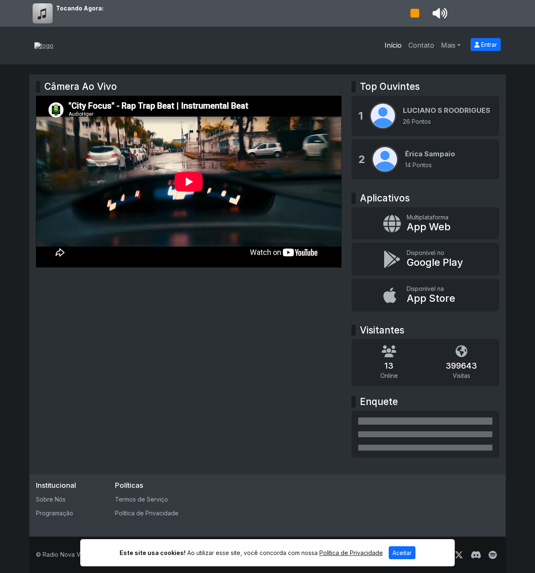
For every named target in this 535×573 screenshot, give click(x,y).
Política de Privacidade (146, 513)
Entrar (488, 44)
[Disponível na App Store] (425, 295)
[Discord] (476, 555)
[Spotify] (493, 555)
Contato (421, 45)
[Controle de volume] (438, 13)
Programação (54, 513)
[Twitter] (459, 555)
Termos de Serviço (141, 499)
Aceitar (402, 552)
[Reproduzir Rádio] (414, 13)
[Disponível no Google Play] (425, 259)
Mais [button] (448, 45)
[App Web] (425, 223)
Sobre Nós (51, 499)
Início (393, 45)
